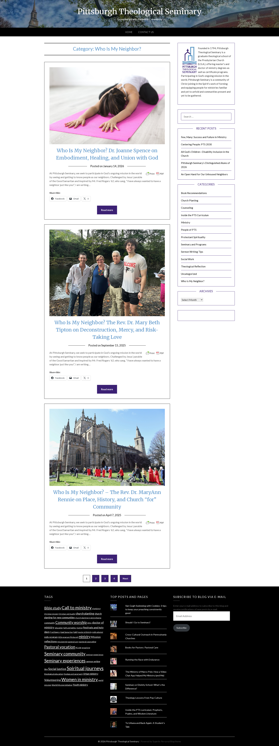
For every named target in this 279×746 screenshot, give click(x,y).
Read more (107, 210)
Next (125, 578)
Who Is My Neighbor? (192, 281)
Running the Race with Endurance (142, 659)
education (59, 628)
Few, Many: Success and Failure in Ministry (204, 137)
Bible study (52, 608)
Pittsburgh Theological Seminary (140, 11)
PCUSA (78, 648)
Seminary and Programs (193, 244)
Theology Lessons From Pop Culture (143, 697)
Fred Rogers (55, 632)
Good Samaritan (66, 632)
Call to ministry (77, 607)
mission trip (62, 641)
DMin (89, 623)
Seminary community (64, 653)
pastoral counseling (87, 641)
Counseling (187, 207)
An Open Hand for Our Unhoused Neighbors (204, 174)
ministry (84, 637)
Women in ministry (79, 679)
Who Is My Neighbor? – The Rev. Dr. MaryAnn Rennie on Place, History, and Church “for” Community (107, 499)
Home (129, 32)
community (49, 623)
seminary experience (94, 655)
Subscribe (181, 627)
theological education (53, 674)
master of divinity (85, 632)
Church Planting (189, 200)
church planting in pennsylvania (88, 618)
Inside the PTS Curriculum (195, 215)
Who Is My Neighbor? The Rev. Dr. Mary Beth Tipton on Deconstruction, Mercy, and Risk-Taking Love (107, 329)
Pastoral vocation (59, 646)
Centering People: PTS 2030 (196, 144)
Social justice (57, 669)
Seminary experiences (65, 660)
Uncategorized (189, 273)
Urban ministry (90, 673)
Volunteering (52, 680)
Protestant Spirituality (193, 237)
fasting (80, 628)
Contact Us (146, 32)
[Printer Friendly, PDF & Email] (155, 173)
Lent (75, 632)
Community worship (71, 622)
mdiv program (51, 637)
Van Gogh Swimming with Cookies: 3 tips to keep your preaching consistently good (145, 609)
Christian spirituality (67, 614)
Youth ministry (80, 684)
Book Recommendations (194, 193)
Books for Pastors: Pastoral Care (141, 647)
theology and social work (73, 674)
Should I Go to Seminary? (137, 622)
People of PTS (188, 229)
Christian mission (51, 614)
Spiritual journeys (85, 668)
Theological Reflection (193, 266)
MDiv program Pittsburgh (68, 637)
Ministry (185, 222)
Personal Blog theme (171, 741)
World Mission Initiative (62, 685)
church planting (85, 613)
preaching (86, 648)
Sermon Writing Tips (192, 251)
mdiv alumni (97, 632)
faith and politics (69, 628)
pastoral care (73, 642)
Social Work (187, 259)
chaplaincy (96, 608)
